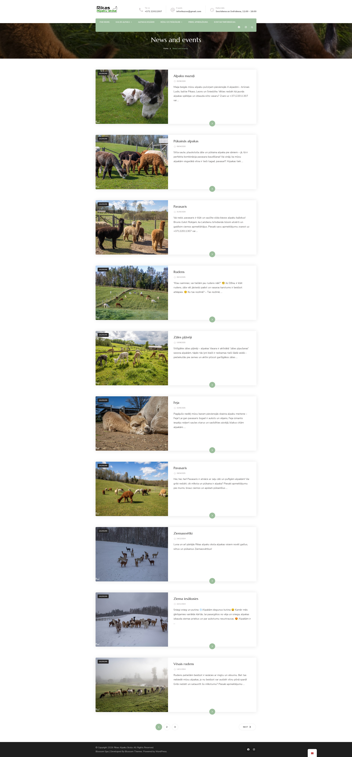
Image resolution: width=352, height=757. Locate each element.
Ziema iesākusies (186, 599)
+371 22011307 (153, 11)
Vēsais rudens (184, 664)
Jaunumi (103, 73)
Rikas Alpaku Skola (123, 747)
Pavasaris (180, 206)
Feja (176, 403)
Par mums (105, 22)
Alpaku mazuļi (184, 76)
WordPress (161, 751)
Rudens (179, 272)
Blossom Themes (133, 751)
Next (245, 727)
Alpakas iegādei (146, 22)
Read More (207, 123)
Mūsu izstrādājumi (170, 22)
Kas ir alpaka (123, 22)
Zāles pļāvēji (183, 337)
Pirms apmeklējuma (198, 22)
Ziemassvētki (183, 533)
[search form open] (252, 27)
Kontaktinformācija (224, 22)
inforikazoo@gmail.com (188, 11)
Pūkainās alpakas (186, 141)
